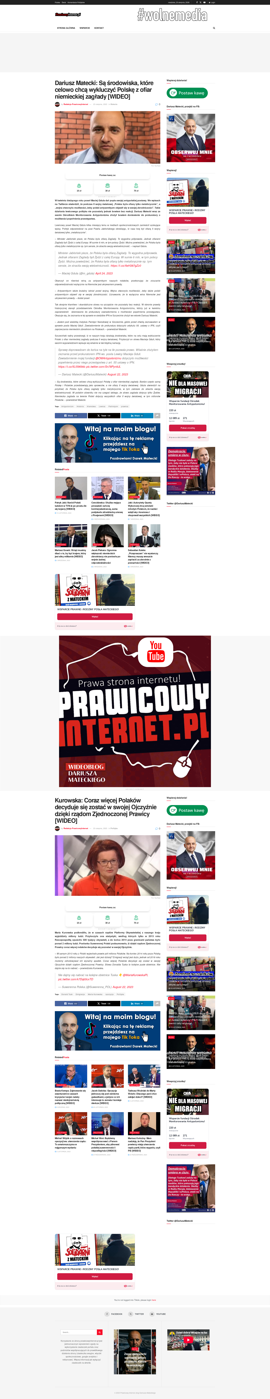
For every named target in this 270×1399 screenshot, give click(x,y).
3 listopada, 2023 (136, 1101)
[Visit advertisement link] (173, 14)
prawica (124, 406)
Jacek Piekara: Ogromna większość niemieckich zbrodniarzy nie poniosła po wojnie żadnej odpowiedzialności (105, 556)
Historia (114, 104)
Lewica (102, 406)
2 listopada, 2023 (63, 1151)
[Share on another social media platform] (157, 415)
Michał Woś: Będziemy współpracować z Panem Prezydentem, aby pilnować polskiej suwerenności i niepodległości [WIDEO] (105, 1144)
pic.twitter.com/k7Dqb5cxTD (75, 979)
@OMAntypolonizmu (108, 358)
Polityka (114, 828)
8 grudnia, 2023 (62, 1107)
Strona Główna (66, 28)
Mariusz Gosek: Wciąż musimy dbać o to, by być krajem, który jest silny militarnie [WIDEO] (70, 553)
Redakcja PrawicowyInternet (76, 104)
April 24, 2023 (104, 273)
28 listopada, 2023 (100, 1107)
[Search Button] (214, 27)
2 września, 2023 (63, 560)
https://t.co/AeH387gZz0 (126, 265)
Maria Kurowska (95, 994)
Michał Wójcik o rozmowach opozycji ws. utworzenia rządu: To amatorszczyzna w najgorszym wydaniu (70, 1143)
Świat (64, 2)
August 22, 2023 (117, 374)
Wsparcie (85, 28)
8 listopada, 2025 (177, 348)
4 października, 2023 (101, 519)
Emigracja (80, 994)
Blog (171, 242)
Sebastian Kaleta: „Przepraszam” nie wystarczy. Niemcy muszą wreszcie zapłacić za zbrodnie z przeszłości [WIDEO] (143, 556)
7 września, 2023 (136, 519)
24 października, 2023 (101, 1155)
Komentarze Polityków (76, 2)
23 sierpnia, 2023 (100, 104)
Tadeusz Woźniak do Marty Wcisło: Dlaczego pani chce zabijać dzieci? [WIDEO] (142, 1094)
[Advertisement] (135, 52)
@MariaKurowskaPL (135, 975)
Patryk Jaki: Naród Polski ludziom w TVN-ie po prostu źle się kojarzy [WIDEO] (70, 505)
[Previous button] (116, 1351)
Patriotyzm (113, 406)
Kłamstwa (91, 406)
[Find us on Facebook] (197, 2)
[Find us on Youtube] (204, 2)
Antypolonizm (67, 406)
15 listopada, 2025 (177, 271)
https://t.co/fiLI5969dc (71, 366)
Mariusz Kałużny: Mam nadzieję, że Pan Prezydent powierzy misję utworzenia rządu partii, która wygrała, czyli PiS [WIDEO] (144, 1144)
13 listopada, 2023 (63, 513)
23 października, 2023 (138, 1155)
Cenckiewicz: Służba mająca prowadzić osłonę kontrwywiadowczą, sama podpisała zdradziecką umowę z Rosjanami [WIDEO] (107, 509)
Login (212, 2)
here (153, 1300)
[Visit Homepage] (68, 14)
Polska (57, 2)
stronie (88, 1362)
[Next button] (154, 1351)
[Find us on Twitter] (201, 2)
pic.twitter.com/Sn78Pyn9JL (103, 366)
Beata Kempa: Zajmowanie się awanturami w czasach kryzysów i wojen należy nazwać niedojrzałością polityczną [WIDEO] (70, 1097)
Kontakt (99, 28)
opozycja (110, 994)
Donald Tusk (67, 994)
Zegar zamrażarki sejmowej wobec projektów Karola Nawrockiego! (135, 1359)
